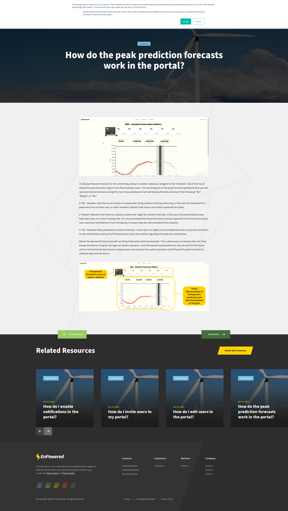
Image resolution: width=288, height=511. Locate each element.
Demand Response (130, 469)
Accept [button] (186, 21)
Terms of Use (52, 473)
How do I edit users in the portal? (193, 414)
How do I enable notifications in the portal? (60, 411)
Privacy (127, 499)
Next (48, 431)
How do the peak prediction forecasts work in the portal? (257, 411)
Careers (208, 469)
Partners (185, 465)
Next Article (213, 334)
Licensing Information (145, 499)
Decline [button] (198, 21)
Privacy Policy (69, 473)
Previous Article (76, 334)
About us (209, 465)
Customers (159, 465)
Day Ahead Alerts (130, 474)
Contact (208, 474)
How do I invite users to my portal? (130, 414)
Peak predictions (130, 465)
